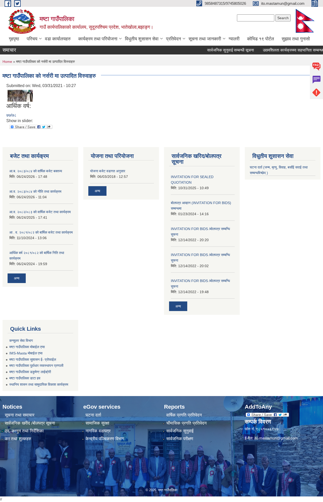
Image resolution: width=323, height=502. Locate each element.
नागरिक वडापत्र (98, 431)
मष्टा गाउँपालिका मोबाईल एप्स (27, 347)
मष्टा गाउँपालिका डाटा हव (24, 378)
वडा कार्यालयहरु (58, 38)
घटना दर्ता (93, 415)
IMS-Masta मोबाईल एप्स (25, 353)
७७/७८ (11, 115)
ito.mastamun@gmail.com (276, 438)
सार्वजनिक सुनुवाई (180, 431)
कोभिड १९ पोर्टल (260, 38)
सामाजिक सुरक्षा (97, 423)
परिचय (32, 38)
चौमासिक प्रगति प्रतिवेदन (186, 423)
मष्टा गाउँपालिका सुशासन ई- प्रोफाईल (32, 359)
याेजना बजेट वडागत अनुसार (107, 171)
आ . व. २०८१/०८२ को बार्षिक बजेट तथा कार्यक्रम (41, 232)
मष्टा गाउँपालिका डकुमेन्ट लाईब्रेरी (30, 372)
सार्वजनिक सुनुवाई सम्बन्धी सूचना (222, 50)
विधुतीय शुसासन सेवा (141, 38)
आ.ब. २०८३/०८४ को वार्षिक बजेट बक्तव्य (35, 171)
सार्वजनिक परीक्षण (179, 438)
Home (7, 62)
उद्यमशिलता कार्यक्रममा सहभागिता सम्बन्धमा (286, 50)
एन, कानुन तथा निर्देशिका (24, 431)
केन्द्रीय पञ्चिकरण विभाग (105, 438)
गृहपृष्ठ (14, 38)
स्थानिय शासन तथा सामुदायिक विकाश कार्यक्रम (38, 384)
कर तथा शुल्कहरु (18, 438)
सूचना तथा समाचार (19, 415)
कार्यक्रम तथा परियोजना (97, 38)
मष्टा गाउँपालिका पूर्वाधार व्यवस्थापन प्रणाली (36, 366)
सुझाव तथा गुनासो (296, 38)
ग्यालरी (234, 38)
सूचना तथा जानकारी (205, 38)
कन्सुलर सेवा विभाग (21, 341)
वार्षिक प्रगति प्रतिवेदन (184, 415)
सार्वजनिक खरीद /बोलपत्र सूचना (30, 423)
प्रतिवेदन (173, 38)
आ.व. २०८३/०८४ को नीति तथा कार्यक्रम (35, 191)
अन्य (16, 278)
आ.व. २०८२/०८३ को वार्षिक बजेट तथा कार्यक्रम (40, 212)
